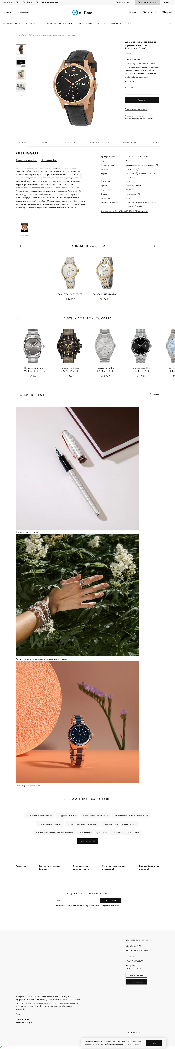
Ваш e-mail (129, 87)
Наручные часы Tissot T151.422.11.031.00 (105, 369)
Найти (170, 23)
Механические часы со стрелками (82, 824)
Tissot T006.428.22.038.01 (70, 294)
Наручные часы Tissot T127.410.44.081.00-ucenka (33, 369)
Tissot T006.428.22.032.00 (105, 294)
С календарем (69, 35)
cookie (132, 1041)
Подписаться (110, 900)
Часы (18, 35)
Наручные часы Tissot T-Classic (126, 832)
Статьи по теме (30, 395)
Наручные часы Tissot (68, 815)
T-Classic (33, 35)
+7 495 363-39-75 (30, 2)
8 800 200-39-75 (10, 2)
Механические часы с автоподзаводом (131, 815)
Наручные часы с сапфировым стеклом (120, 824)
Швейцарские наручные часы (95, 815)
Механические (54, 35)
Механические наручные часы (39, 815)
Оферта (19, 1014)
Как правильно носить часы (27, 532)
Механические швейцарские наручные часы (54, 832)
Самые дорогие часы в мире (28, 785)
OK (154, 1043)
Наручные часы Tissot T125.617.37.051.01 (69, 369)
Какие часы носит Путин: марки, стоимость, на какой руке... (41, 659)
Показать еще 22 (87, 841)
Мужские (42, 35)
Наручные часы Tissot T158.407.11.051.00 (141, 369)
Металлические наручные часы (93, 832)
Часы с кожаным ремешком (49, 824)
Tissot (24, 35)
